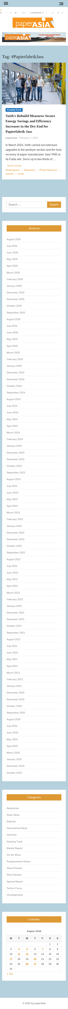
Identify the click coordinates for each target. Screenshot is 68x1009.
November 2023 (15, 459)
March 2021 (13, 672)
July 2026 (12, 245)
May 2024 (12, 419)
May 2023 (12, 499)
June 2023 (12, 492)
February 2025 (15, 359)
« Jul (10, 973)
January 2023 (14, 526)
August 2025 (14, 319)
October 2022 (14, 545)
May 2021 (12, 659)
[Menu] (5, 3)
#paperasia (29, 170)
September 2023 (16, 472)
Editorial (11, 821)
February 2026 (15, 279)
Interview (12, 834)
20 (35, 959)
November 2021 (15, 619)
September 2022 (16, 552)
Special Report (15, 881)
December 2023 (15, 452)
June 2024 (12, 412)
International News (17, 828)
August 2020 (14, 719)
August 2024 (14, 399)
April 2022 (12, 585)
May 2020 (12, 739)
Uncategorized (15, 894)
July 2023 (12, 486)
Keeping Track (14, 110)
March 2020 (13, 752)
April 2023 (12, 505)
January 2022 (14, 606)
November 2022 (15, 539)
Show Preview (14, 868)
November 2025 (15, 299)
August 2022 (14, 559)
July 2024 (12, 405)
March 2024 (13, 432)
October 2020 (14, 706)
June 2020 (12, 732)
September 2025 (16, 312)
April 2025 (12, 346)
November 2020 (15, 699)
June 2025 (12, 332)
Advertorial (12, 808)
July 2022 (12, 566)
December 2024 (15, 372)
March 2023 (13, 512)
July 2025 (12, 325)
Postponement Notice (18, 861)
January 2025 (14, 365)
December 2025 (15, 292)
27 (35, 964)
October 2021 (14, 625)
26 (27, 964)
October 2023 (14, 466)
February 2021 (15, 679)
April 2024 (12, 426)
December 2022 (15, 532)
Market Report (14, 848)
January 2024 (14, 445)
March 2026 (13, 272)
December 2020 (15, 692)
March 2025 (13, 352)
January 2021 (14, 686)
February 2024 (15, 439)
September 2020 (16, 712)
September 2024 (16, 392)
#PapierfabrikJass (48, 170)
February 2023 (15, 519)
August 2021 (14, 639)
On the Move (14, 854)
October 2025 (14, 305)
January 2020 (14, 759)
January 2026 (14, 285)
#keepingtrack (13, 170)
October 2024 (14, 386)
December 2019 (15, 766)
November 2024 (15, 379)
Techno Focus (14, 888)
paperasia (11, 137)
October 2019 (14, 772)
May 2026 (12, 259)
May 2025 (12, 339)
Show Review (14, 874)
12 (27, 954)
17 (11, 959)
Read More (14, 166)
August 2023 (14, 479)
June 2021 (12, 652)
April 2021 (12, 666)
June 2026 (12, 252)
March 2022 (13, 592)
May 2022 (12, 579)
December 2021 (15, 612)
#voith (21, 174)
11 (19, 954)
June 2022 (12, 572)
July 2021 (12, 646)
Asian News (13, 814)
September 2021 (16, 632)
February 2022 (15, 599)
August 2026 (14, 239)
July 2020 (12, 726)
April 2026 (12, 265)
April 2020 (12, 746)
